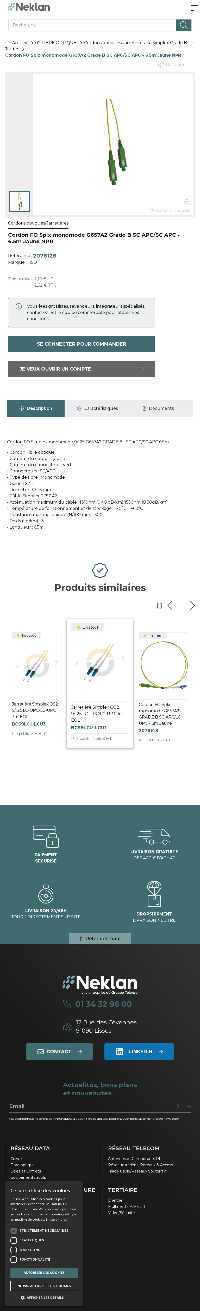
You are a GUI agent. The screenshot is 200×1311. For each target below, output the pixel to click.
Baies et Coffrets (25, 1171)
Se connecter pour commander (81, 344)
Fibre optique (22, 1165)
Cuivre (16, 1158)
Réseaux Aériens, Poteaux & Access (140, 1165)
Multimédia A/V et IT (127, 1206)
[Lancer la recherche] (183, 25)
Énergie (115, 1200)
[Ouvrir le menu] (194, 8)
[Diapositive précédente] (170, 606)
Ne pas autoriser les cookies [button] (44, 1286)
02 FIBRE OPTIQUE (55, 42)
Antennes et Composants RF (134, 1158)
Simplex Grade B (169, 42)
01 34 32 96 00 (103, 1004)
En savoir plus (56, 1219)
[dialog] (44, 1243)
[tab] (36, 408)
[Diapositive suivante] (192, 606)
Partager (175, 64)
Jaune (11, 49)
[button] (44, 1297)
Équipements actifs (28, 1177)
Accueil (19, 42)
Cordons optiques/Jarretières (114, 42)
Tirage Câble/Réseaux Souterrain (137, 1171)
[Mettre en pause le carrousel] (159, 605)
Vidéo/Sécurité (121, 1212)
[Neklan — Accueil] (29, 7)
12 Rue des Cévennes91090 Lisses (106, 1026)
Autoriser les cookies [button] (44, 1272)
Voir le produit (40, 688)
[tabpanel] (100, 487)
